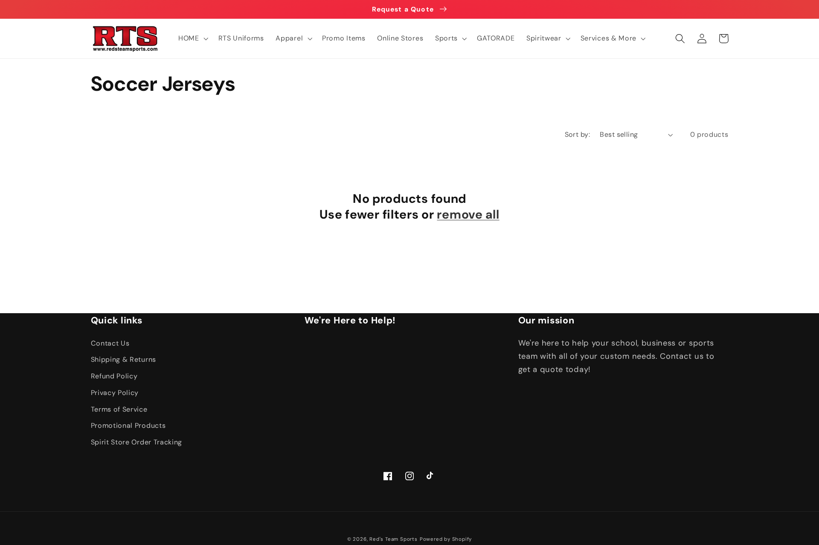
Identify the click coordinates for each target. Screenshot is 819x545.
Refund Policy (114, 376)
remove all (468, 214)
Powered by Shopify (446, 539)
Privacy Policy (115, 392)
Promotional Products (128, 425)
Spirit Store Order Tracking (137, 442)
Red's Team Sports (393, 539)
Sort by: (577, 134)
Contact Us (110, 343)
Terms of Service (119, 409)
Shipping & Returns (123, 359)
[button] (192, 38)
